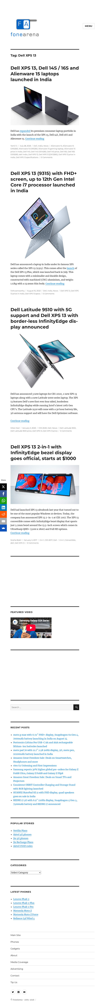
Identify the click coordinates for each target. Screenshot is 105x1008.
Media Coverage (19, 962)
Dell (35, 146)
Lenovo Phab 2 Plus (23, 903)
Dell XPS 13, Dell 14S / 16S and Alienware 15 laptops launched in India (45, 73)
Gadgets (15, 948)
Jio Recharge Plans (23, 842)
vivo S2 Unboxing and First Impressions (35, 765)
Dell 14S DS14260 (38, 151)
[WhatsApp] (3, 500)
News (45, 146)
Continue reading (34, 138)
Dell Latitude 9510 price (21, 431)
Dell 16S (63, 151)
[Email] (3, 521)
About (14, 955)
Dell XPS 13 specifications (27, 157)
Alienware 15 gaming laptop (50, 149)
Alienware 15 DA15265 (28, 149)
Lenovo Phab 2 (21, 899)
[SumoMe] (3, 528)
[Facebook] (3, 493)
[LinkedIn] (3, 507)
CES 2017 (48, 540)
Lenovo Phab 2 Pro (23, 906)
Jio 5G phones (20, 838)
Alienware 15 (56, 146)
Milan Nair (15, 428)
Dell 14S (26, 151)
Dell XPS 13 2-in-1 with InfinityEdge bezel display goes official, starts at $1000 (43, 452)
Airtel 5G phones (22, 834)
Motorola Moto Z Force (25, 914)
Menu (88, 26)
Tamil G (14, 146)
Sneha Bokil (16, 540)
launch (70, 268)
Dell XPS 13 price (50, 431)
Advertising (17, 969)
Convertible (70, 540)
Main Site (16, 935)
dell (12, 543)
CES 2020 (43, 428)
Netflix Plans (20, 830)
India (40, 146)
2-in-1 (61, 540)
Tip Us (14, 982)
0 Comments (46, 157)
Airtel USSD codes (23, 846)
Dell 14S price (53, 151)
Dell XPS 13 (33, 154)
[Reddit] (3, 514)
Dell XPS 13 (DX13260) (48, 154)
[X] (3, 486)
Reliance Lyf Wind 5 (24, 918)
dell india (23, 154)
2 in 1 (42, 540)
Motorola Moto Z (22, 910)
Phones (15, 942)
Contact (15, 975)
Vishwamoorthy (18, 291)
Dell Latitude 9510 (68, 428)
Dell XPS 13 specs (32, 293)
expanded (25, 131)
